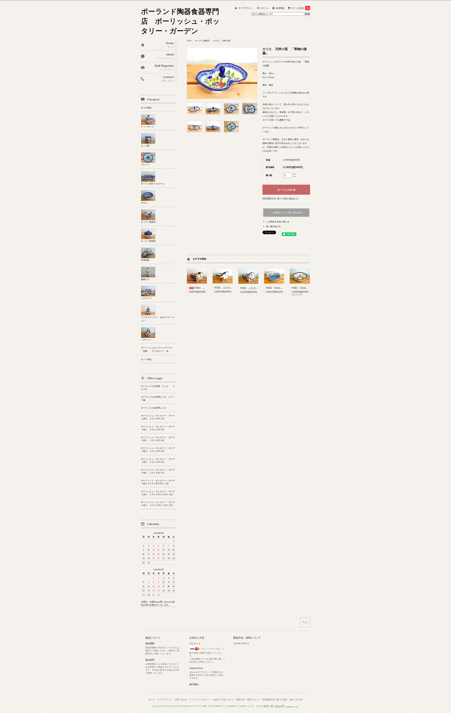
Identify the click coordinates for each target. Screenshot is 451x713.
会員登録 (280, 8)
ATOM (299, 699)
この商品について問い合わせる (286, 212)
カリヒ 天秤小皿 (222, 40)
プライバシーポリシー (200, 699)
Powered (259, 706)
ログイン (264, 8)
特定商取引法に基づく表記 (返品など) (280, 198)
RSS (291, 699)
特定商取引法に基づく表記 (274, 699)
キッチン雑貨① (202, 40)
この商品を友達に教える (277, 221)
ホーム (152, 699)
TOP (189, 40)
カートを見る (300, 8)
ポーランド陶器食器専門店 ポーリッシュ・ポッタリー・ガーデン (180, 21)
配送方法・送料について (248, 699)
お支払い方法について (223, 699)
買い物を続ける (273, 226)
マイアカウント (245, 8)
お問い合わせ (180, 699)
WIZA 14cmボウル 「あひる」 (309, 287)
